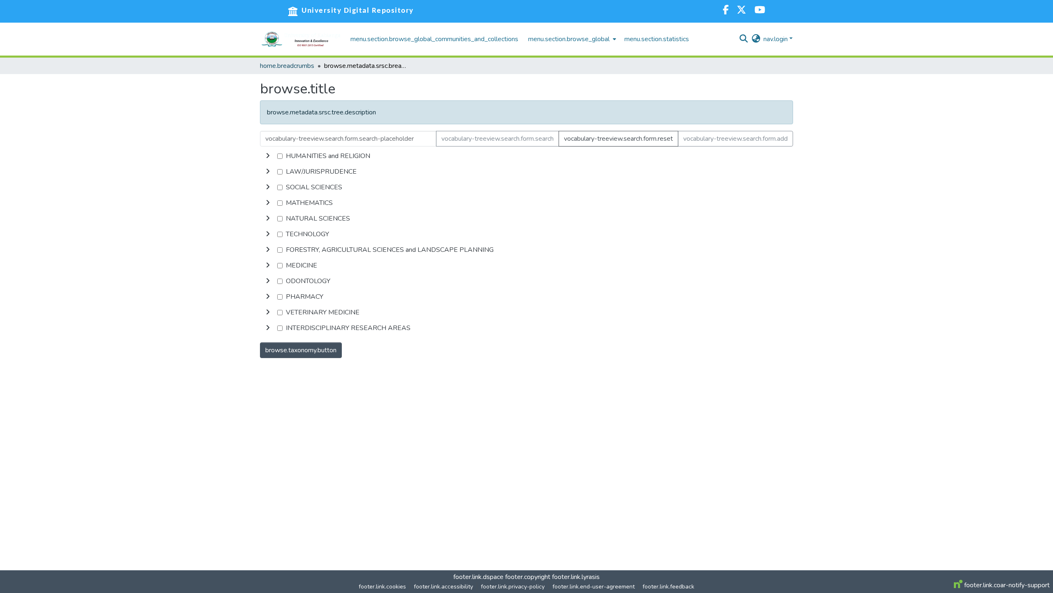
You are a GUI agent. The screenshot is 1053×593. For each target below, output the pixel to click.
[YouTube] (759, 11)
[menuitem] (571, 39)
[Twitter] (741, 11)
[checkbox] (280, 156)
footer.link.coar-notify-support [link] (1006, 585)
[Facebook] (725, 11)
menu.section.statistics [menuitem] (656, 39)
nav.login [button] (776, 39)
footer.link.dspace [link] (478, 576)
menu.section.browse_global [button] (569, 39)
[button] (301, 39)
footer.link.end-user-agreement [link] (593, 587)
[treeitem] (526, 171)
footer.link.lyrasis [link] (576, 576)
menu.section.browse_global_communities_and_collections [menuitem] (434, 39)
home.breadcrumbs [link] (287, 65)
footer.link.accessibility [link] (443, 587)
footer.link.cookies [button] (382, 587)
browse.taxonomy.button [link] (300, 350)
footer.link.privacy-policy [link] (513, 587)
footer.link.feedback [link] (668, 587)
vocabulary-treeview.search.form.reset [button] (618, 138)
